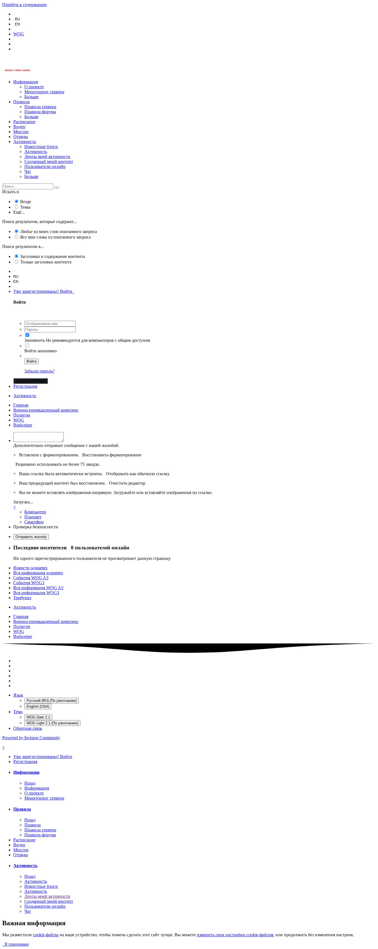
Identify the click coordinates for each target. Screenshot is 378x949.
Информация (25, 81)
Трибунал (22, 597)
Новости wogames (30, 567)
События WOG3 (28, 582)
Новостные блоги (41, 146)
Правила (21, 101)
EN (17, 24)
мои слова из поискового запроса (55, 237)
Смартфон (34, 521)
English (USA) (38, 706)
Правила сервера (40, 106)
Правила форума (40, 111)
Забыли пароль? (39, 371)
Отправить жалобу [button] (31, 537)
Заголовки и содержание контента (52, 256)
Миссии (21, 131)
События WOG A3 (30, 577)
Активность (24, 141)
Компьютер (35, 512)
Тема (17, 711)
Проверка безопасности (35, 526)
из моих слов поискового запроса (58, 231)
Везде (25, 201)
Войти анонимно (40, 350)
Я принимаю (15, 944)
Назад (29, 783)
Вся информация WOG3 (36, 592)
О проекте (34, 86)
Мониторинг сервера (44, 91)
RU (17, 19)
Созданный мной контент (48, 161)
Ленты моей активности (47, 156)
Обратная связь (27, 728)
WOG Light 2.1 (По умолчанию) (52, 723)
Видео (19, 126)
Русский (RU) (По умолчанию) (52, 701)
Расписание (24, 121)
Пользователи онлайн (45, 166)
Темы (25, 207)
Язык (18, 695)
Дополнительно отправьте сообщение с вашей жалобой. (66, 445)
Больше (31, 96)
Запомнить (34, 340)
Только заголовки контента (45, 262)
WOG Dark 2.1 (38, 717)
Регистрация (25, 386)
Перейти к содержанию (24, 4)
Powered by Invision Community (31, 737)
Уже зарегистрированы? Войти (43, 291)
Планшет (33, 516)
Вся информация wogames (38, 572)
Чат (27, 171)
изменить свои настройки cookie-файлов (235, 934)
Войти (32, 361)
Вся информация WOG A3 (38, 587)
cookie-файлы (45, 934)
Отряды (20, 136)
